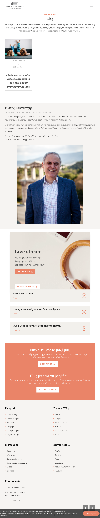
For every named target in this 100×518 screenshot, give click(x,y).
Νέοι (57, 459)
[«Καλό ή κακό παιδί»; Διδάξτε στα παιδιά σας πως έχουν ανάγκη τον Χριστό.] (18, 47)
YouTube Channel (26, 287)
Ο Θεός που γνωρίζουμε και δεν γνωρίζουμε (36, 309)
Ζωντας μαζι (18, 67)
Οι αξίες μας (12, 414)
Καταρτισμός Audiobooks (17, 463)
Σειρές (9, 467)
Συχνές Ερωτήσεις (14, 434)
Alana (57, 434)
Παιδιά (57, 451)
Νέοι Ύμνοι (11, 455)
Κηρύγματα (11, 451)
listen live (23, 271)
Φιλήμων (58, 418)
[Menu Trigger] (91, 5)
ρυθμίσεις (3, 516)
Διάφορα (10, 471)
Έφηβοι (58, 455)
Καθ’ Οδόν (59, 426)
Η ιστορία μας (12, 422)
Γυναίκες (58, 471)
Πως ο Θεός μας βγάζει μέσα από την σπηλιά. (36, 325)
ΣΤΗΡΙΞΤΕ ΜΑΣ (47, 389)
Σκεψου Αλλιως (18, 60)
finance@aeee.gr (63, 383)
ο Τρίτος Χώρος (61, 430)
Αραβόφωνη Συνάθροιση (65, 467)
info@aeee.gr (63, 357)
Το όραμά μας (12, 426)
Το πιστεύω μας (13, 418)
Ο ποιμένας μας (13, 430)
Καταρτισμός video (14, 459)
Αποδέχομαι (91, 513)
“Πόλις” (57, 414)
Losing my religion (23, 293)
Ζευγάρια (59, 463)
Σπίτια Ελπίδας (61, 422)
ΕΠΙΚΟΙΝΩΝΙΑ (47, 364)
